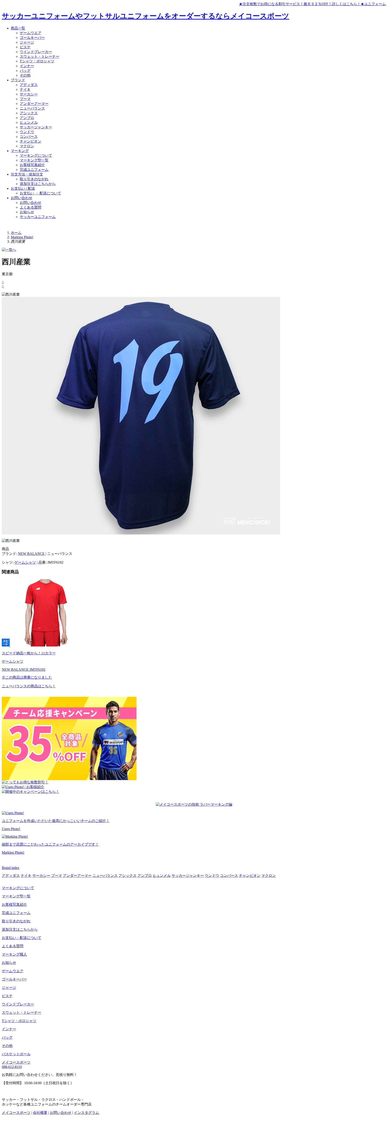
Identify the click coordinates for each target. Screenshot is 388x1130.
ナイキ (25, 89)
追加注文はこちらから (38, 184)
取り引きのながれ (34, 179)
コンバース (29, 137)
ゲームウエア (30, 33)
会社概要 (40, 1113)
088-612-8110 (12, 1067)
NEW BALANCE (31, 554)
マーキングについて (36, 155)
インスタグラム (86, 1113)
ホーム (16, 233)
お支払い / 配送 (23, 188)
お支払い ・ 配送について (40, 193)
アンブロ (27, 118)
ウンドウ (27, 132)
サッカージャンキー (36, 127)
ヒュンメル (29, 122)
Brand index (10, 868)
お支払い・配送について (21, 938)
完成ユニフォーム (34, 169)
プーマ (25, 99)
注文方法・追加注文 (27, 174)
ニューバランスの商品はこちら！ (29, 686)
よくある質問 (30, 207)
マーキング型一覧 (34, 160)
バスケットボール (16, 1054)
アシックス (29, 113)
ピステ (25, 47)
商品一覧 (18, 28)
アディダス (29, 85)
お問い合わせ (21, 198)
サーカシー (29, 94)
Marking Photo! (22, 237)
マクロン (27, 146)
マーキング (20, 151)
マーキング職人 (14, 954)
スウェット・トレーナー (39, 56)
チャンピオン (30, 141)
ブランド (18, 80)
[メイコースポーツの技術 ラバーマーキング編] (194, 804)
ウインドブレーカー (36, 52)
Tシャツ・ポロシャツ (37, 61)
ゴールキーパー (32, 38)
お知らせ (27, 212)
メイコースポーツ (16, 1062)
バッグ (25, 71)
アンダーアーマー (34, 104)
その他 (25, 75)
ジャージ (27, 42)
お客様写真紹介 (32, 165)
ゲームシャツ (25, 562)
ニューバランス (32, 108)
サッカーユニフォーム (38, 217)
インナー (27, 66)
